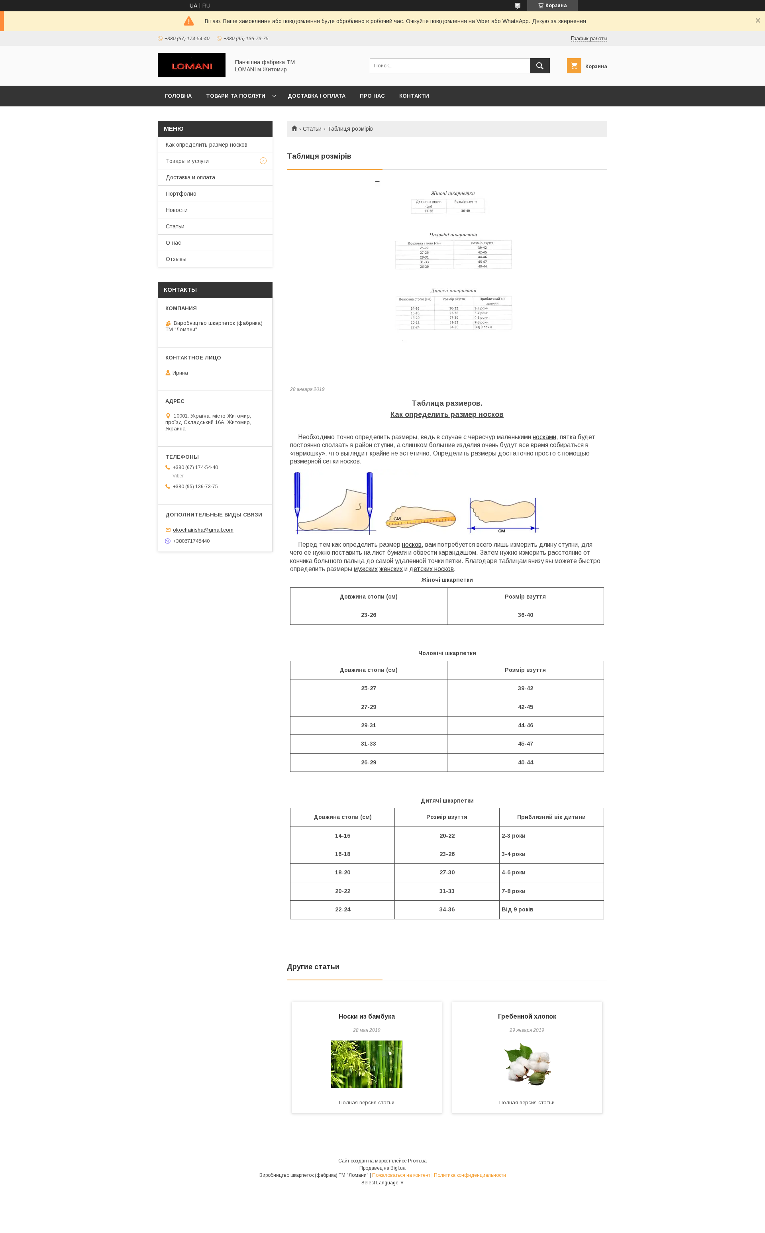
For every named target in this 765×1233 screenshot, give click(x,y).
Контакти (414, 96)
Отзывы (176, 259)
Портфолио (181, 193)
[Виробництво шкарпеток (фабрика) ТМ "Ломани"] (192, 75)
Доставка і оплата (316, 96)
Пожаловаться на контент (401, 1175)
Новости (177, 210)
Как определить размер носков (206, 144)
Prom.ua (417, 1161)
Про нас (372, 96)
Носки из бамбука (367, 1016)
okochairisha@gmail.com (203, 530)
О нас (173, 243)
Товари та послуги (235, 96)
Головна (178, 96)
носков (412, 544)
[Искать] (540, 65)
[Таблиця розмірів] (447, 279)
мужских (366, 568)
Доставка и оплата (190, 177)
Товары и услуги (187, 161)
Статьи (312, 129)
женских (391, 568)
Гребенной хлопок (527, 1016)
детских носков (431, 568)
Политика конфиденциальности (470, 1175)
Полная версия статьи (366, 1102)
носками (544, 437)
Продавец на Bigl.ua (382, 1168)
